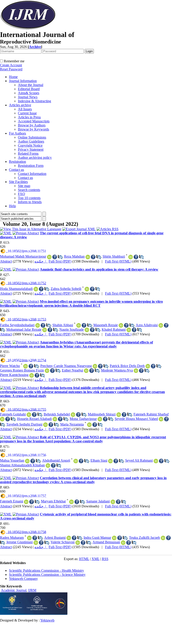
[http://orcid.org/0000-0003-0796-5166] (2, 419)
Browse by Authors (31, 125)
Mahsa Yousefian (12, 460)
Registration (17, 161)
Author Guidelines (31, 141)
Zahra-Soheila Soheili (66, 289)
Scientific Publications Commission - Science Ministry (47, 574)
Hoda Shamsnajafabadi (16, 289)
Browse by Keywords (33, 129)
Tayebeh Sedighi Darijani (24, 424)
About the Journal (30, 85)
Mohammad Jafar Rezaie (23, 329)
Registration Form (30, 165)
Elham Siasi (98, 460)
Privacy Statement (30, 149)
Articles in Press (29, 117)
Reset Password (11, 69)
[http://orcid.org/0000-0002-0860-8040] (129, 330)
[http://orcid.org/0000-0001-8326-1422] (87, 330)
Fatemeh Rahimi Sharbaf (151, 414)
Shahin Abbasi (62, 325)
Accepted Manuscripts (33, 121)
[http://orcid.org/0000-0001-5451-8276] (55, 419)
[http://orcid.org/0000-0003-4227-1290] (161, 325)
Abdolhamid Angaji (56, 460)
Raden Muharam (12, 537)
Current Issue (27, 113)
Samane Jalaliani (98, 501)
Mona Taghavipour (83, 419)
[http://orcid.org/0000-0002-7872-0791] (36, 289)
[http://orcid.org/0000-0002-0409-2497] (123, 542)
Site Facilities (18, 182)
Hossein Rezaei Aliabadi (34, 419)
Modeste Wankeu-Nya (117, 370)
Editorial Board (29, 89)
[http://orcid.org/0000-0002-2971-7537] (86, 370)
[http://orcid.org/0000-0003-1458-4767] (88, 257)
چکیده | (41, 261)
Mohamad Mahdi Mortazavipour (23, 256)
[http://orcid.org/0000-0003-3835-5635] (71, 502)
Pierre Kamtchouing (14, 375)
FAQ (21, 194)
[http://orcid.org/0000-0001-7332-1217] (44, 330)
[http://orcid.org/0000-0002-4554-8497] (49, 257)
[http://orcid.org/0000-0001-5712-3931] (29, 538)
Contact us (16, 170)
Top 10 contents (29, 198)
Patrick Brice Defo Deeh (127, 366)
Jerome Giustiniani (19, 542)
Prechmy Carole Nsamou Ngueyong (66, 366)
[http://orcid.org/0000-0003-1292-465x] (87, 289)
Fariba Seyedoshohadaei (17, 325)
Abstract (6, 261)
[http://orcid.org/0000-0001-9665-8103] (78, 325)
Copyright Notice (30, 145)
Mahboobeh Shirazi (102, 414)
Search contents (29, 190)
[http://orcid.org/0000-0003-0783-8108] (29, 414)
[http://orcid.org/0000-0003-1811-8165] (47, 370)
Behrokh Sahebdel (57, 414)
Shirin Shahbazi (114, 256)
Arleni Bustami (55, 537)
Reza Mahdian (74, 256)
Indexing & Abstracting (34, 101)
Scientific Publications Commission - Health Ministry (46, 570)
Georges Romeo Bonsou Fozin (22, 370)
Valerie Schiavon (63, 542)
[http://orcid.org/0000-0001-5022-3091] (25, 366)
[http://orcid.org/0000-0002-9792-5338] (26, 502)
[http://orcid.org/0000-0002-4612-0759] (36, 542)
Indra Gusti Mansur (97, 537)
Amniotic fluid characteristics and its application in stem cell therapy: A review (99, 269)
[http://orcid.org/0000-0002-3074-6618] (48, 465)
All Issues (25, 109)
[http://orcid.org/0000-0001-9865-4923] (148, 366)
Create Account (11, 65)
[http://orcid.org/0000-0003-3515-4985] (118, 414)
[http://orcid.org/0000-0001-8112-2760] (45, 424)
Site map (24, 186)
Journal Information (23, 81)
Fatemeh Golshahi (13, 414)
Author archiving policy (35, 157)
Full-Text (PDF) (60, 261)
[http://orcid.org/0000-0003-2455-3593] (121, 325)
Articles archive (20, 105)
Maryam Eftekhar (53, 501)
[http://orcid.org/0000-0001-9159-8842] (114, 538)
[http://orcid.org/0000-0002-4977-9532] (95, 366)
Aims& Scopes (28, 93)
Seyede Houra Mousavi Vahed (136, 419)
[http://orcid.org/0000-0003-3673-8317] (37, 325)
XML (95, 559)
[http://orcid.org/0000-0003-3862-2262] (73, 414)
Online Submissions (32, 137)
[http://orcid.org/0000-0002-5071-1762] (89, 424)
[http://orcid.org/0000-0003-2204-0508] (110, 461)
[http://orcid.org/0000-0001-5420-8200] (27, 461)
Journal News (27, 97)
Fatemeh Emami (11, 501)
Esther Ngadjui (72, 370)
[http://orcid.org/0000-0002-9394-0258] (136, 370)
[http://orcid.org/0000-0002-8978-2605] (161, 419)
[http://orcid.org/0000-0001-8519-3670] (100, 419)
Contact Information (32, 174)
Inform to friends (30, 202)
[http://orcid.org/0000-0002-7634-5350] (130, 257)
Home (13, 77)
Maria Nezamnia (72, 424)
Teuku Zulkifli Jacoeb (144, 537)
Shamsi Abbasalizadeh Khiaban (22, 465)
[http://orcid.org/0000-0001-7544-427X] (31, 375)
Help (12, 206)
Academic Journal (13, 590)
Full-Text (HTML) (118, 261)
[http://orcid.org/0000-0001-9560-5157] (75, 461)
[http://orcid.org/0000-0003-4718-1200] (113, 502)
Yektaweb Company (23, 578)
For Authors (17, 133)
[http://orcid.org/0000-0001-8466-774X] (77, 542)
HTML (84, 559)
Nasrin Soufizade (71, 329)
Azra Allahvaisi (147, 325)
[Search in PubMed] (60, 257)
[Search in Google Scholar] (54, 257)
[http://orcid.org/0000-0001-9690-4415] (163, 538)
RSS (105, 559)
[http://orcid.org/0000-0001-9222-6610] (69, 538)
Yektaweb (47, 620)
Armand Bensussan (106, 542)
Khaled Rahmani (114, 329)
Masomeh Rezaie (105, 325)
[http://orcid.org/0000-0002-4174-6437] (156, 461)
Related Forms (28, 153)
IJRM (32, 590)
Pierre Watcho (10, 366)
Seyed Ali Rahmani (139, 460)
